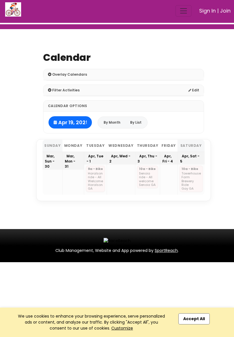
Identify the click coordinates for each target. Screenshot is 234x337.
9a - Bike (95, 169)
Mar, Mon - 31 (70, 161)
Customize (122, 328)
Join (225, 10)
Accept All (194, 319)
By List (136, 122)
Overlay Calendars (69, 74)
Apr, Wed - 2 (119, 159)
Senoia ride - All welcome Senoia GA (147, 179)
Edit (195, 90)
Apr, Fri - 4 (167, 159)
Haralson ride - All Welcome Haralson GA (95, 181)
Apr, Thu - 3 (147, 159)
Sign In (207, 10)
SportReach (166, 250)
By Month (112, 122)
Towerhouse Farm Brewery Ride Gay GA (191, 181)
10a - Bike (147, 169)
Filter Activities (65, 90)
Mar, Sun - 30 (50, 161)
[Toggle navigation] (183, 11)
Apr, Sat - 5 (189, 159)
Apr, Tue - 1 (94, 159)
